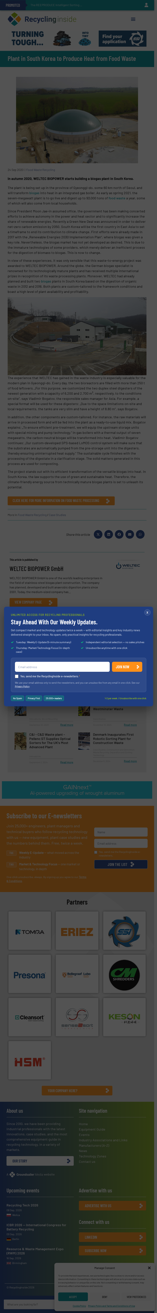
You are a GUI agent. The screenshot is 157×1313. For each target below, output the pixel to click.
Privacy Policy (22, 686)
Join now (122, 666)
